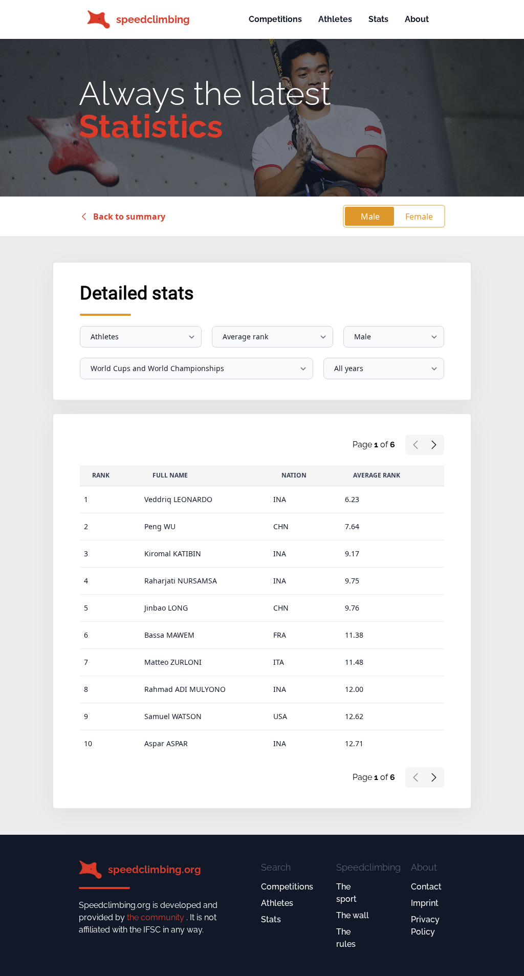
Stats (378, 19)
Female (419, 216)
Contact (426, 887)
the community (156, 917)
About (417, 19)
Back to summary (129, 216)
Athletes (335, 19)
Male (370, 216)
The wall (352, 915)
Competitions (275, 19)
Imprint (425, 903)
